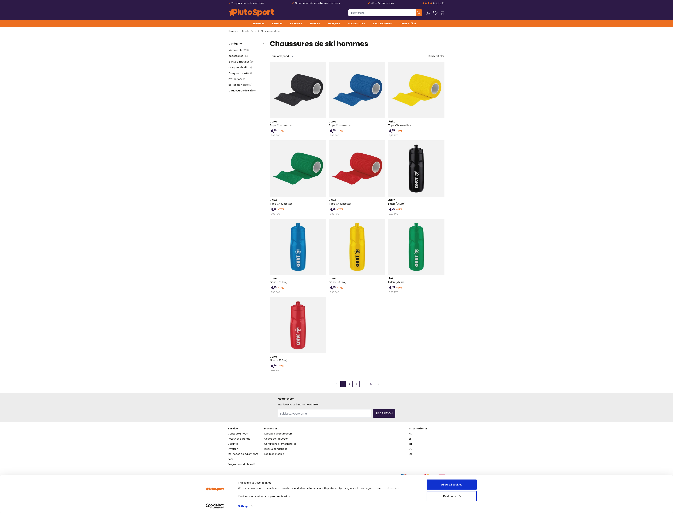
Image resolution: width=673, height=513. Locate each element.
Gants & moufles (241, 61)
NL (410, 433)
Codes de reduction (276, 438)
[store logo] (251, 12)
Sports (315, 23)
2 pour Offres (382, 23)
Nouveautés (356, 23)
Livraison (233, 449)
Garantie (233, 444)
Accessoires (238, 56)
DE (410, 449)
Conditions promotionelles (280, 444)
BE (410, 438)
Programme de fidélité (242, 464)
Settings (243, 506)
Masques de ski (240, 67)
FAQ (230, 459)
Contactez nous (238, 433)
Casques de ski (240, 73)
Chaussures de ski (270, 31)
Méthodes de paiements (243, 454)
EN (410, 454)
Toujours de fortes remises (247, 3)
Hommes (258, 23)
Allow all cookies (451, 484)
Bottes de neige (240, 85)
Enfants (296, 23)
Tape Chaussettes (281, 123)
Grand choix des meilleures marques (317, 3)
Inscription (384, 413)
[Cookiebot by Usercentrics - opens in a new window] (214, 506)
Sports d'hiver (249, 31)
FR (410, 444)
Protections (237, 79)
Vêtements (239, 50)
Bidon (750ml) (397, 202)
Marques (334, 23)
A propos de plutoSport (278, 433)
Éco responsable (274, 454)
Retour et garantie (239, 438)
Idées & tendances (382, 3)
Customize (449, 495)
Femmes (277, 23)
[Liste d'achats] (435, 13)
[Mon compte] (428, 13)
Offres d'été (408, 23)
